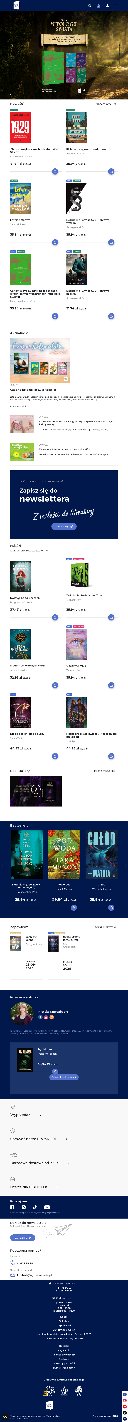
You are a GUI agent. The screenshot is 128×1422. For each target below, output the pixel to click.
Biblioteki (64, 1321)
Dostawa (64, 1359)
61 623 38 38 (24, 1263)
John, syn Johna (31, 938)
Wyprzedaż (20, 1115)
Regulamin (64, 1350)
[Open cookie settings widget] (5, 1416)
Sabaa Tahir (16, 738)
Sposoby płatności (64, 1363)
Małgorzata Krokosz (21, 602)
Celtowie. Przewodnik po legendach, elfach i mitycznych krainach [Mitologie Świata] (35, 293)
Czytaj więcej (17, 406)
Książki (64, 1316)
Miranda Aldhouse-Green (23, 301)
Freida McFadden (53, 1012)
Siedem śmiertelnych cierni (27, 665)
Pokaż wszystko (105, 104)
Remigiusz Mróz (75, 227)
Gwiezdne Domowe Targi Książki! (64, 1338)
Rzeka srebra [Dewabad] (71, 938)
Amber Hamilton (19, 670)
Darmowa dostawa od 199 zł (34, 1163)
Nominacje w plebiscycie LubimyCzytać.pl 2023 (64, 1334)
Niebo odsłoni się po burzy (27, 733)
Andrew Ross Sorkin (21, 156)
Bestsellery (79, 559)
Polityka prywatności (64, 1354)
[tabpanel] (64, 55)
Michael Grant (73, 600)
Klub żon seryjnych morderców (86, 149)
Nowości (14, 110)
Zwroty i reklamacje (64, 1367)
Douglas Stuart (34, 944)
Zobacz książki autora (63, 1077)
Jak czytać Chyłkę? (64, 1329)
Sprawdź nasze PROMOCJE (33, 1139)
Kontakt (64, 1346)
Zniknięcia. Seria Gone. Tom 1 (85, 595)
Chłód (101, 884)
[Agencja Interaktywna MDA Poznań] (115, 1416)
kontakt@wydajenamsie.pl (34, 1275)
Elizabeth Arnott (75, 153)
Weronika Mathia (101, 889)
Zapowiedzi (15, 933)
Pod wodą (64, 884)
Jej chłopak (45, 1049)
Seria (69, 181)
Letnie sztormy (20, 220)
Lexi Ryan (71, 741)
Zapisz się (62, 526)
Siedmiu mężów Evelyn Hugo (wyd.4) (26, 886)
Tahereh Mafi (73, 670)
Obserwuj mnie (76, 665)
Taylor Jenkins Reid (26, 892)
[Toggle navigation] (89, 5)
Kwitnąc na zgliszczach (25, 598)
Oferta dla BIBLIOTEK (28, 1187)
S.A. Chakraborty (69, 945)
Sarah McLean (18, 224)
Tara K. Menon (64, 889)
